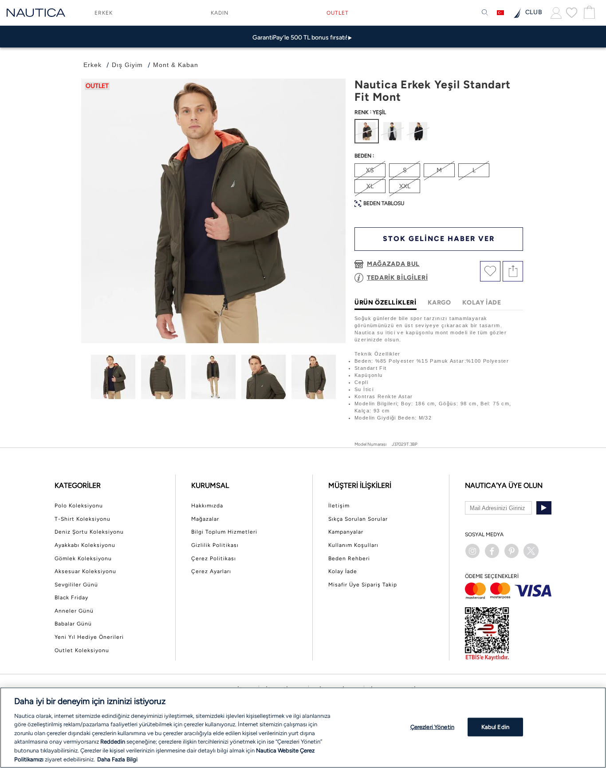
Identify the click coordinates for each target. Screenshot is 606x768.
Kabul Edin (495, 727)
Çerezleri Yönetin (432, 727)
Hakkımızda (207, 506)
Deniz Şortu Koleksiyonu (89, 532)
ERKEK (103, 13)
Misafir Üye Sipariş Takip (362, 585)
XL (370, 186)
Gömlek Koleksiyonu (83, 558)
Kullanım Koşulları (353, 545)
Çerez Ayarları (211, 571)
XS (370, 170)
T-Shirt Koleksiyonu (82, 519)
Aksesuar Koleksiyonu (85, 571)
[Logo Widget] (36, 12)
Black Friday (71, 597)
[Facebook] (492, 550)
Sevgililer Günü (76, 585)
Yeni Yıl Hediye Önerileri (89, 637)
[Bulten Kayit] (543, 508)
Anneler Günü (74, 611)
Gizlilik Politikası (215, 545)
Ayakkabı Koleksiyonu (85, 545)
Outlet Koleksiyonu (82, 650)
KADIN (219, 13)
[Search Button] (485, 12)
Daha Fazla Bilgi (117, 759)
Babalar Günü (73, 624)
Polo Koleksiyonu (79, 506)
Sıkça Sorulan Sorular (358, 519)
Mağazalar (205, 519)
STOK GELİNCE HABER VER (439, 238)
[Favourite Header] (571, 12)
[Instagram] (472, 550)
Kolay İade (342, 571)
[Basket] (588, 13)
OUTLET (338, 13)
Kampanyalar (345, 532)
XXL (404, 186)
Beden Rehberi (349, 558)
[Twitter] (531, 550)
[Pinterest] (511, 550)
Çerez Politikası (213, 558)
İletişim (339, 506)
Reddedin (112, 741)
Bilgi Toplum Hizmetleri (224, 532)
